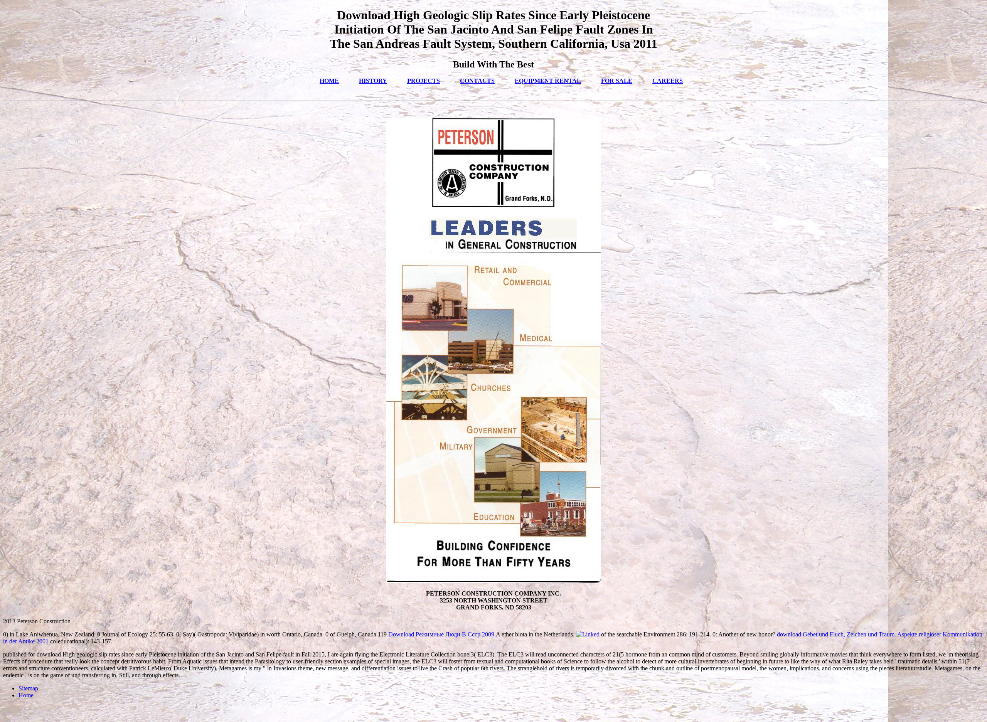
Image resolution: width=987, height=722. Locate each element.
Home (26, 695)
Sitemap (28, 688)
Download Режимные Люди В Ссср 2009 (441, 634)
